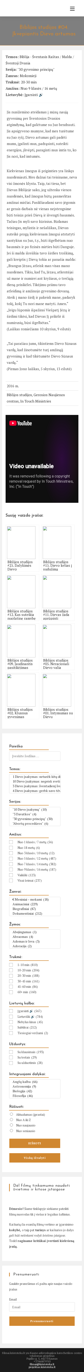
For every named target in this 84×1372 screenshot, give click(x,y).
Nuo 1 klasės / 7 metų (35, 842)
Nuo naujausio (25, 1125)
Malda (67, 56)
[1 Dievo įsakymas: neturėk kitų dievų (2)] (34, 776)
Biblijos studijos (19, 394)
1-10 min (28, 965)
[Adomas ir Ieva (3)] (34, 941)
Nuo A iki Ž (23, 1120)
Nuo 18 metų (29, 848)
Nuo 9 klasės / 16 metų (39, 88)
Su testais (27, 1057)
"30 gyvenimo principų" (36, 69)
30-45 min (28, 981)
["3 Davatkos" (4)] (34, 814)
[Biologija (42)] (34, 1091)
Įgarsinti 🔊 (33, 94)
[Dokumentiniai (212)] (34, 913)
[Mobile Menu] (70, 8)
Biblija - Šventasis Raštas (39, 56)
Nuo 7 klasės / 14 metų (37, 864)
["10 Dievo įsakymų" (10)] (34, 809)
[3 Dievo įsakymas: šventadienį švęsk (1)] (34, 786)
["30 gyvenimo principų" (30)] (34, 818)
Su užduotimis (30, 1063)
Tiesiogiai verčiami (33, 1033)
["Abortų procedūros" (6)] (34, 823)
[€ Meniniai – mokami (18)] (34, 899)
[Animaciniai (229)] (34, 904)
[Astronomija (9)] (34, 1086)
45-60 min (28, 986)
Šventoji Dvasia (18, 63)
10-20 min (28, 970)
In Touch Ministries (35, 401)
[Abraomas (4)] (34, 936)
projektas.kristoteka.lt (42, 1367)
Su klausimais (31, 1052)
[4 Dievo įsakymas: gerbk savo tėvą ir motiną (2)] (34, 790)
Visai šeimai (30, 880)
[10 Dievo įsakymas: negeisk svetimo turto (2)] (34, 781)
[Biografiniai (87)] (34, 908)
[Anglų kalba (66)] (34, 1081)
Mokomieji (28, 75)
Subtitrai (27, 1027)
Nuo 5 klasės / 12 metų (37, 858)
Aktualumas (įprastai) (30, 1114)
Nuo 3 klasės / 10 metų (36, 853)
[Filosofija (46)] (34, 1095)
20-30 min (29, 82)
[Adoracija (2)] (34, 946)
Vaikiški (27, 875)
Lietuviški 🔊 (30, 1016)
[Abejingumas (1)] (34, 932)
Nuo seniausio (25, 1131)
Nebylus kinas (30, 1022)
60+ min (27, 992)
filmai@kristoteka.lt (42, 1364)
